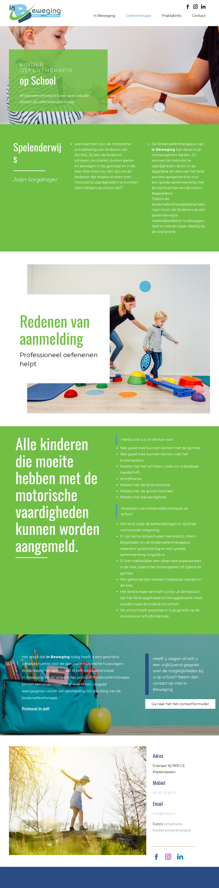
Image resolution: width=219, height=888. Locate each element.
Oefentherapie (138, 16)
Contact (199, 16)
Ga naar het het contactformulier (180, 704)
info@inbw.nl (164, 814)
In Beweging (104, 16)
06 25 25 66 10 (164, 793)
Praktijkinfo (171, 16)
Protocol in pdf (35, 709)
